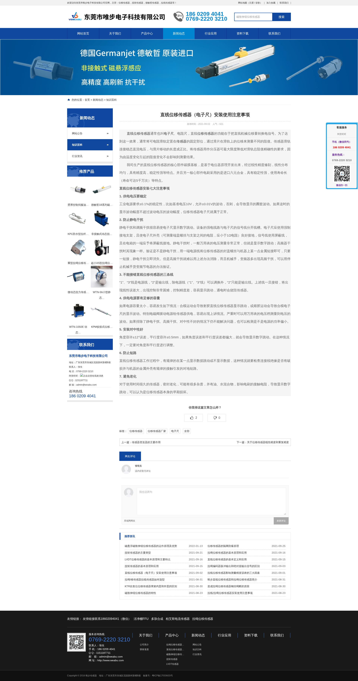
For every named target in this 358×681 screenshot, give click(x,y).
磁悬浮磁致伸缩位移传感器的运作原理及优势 (151, 545)
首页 (87, 99)
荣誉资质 (144, 649)
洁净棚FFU (141, 618)
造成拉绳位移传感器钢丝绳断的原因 (228, 586)
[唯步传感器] (117, 16)
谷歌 (257, 2)
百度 (251, 2)
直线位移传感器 (138, 133)
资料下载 (243, 33)
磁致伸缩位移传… (175, 654)
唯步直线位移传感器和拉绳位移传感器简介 (232, 579)
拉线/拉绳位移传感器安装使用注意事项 (230, 592)
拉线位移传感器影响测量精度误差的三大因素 (234, 572)
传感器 (181, 141)
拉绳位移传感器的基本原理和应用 (227, 552)
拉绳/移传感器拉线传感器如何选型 (145, 579)
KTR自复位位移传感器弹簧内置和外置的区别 (151, 586)
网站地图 (242, 2)
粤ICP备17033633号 (162, 675)
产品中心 (147, 33)
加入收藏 (270, 2)
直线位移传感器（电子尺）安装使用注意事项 (151, 572)
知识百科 (111, 99)
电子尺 (169, 133)
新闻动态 (179, 33)
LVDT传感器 (172, 664)
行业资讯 (77, 156)
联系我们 (284, 2)
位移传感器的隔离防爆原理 (223, 545)
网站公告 (77, 133)
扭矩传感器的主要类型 (138, 552)
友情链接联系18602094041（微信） (107, 618)
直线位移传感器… (175, 649)
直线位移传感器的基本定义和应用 (227, 559)
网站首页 (83, 33)
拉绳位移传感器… (175, 644)
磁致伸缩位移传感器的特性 (140, 592)
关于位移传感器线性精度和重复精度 (268, 442)
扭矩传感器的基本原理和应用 (142, 566)
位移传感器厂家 (157, 431)
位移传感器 (205, 133)
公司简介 (144, 644)
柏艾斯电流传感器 (178, 618)
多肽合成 (157, 618)
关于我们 (115, 33)
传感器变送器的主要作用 (146, 442)
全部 (186, 431)
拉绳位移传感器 (202, 618)
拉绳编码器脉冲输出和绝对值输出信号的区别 (234, 566)
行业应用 (211, 33)
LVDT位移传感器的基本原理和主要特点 (147, 559)
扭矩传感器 (172, 659)
